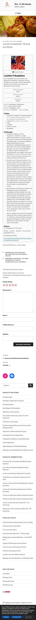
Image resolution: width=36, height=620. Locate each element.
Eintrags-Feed (7, 577)
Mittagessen (20, 252)
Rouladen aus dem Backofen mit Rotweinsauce (18, 450)
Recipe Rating (7, 282)
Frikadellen (10, 260)
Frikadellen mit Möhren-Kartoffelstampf (16, 439)
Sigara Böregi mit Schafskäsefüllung (14, 446)
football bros (7, 477)
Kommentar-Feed (8, 581)
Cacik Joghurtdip (8, 442)
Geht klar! (6, 617)
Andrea (19, 41)
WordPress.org (8, 585)
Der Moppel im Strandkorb (11, 408)
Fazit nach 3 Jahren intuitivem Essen (14, 431)
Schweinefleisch (11, 262)
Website (5, 334)
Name (5, 315)
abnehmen (9, 258)
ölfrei (18, 260)
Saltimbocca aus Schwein (11, 412)
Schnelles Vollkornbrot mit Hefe (13, 401)
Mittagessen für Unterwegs (16, 254)
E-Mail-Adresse (8, 325)
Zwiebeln (22, 262)
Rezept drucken (19, 72)
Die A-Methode (23, 4)
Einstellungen (28, 617)
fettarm (25, 258)
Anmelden (6, 574)
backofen (17, 258)
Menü (19, 13)
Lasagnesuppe (7, 397)
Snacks (8, 256)
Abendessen (9, 252)
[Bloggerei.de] (6, 592)
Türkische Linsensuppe (10, 422)
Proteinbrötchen (8, 404)
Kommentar (7, 290)
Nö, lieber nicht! (17, 617)
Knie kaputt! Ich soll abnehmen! (13, 435)
